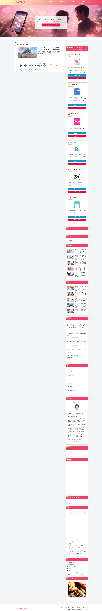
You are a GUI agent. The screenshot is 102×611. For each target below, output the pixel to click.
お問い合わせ (79, 607)
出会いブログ (71, 570)
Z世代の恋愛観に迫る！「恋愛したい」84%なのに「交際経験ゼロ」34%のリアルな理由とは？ (77, 341)
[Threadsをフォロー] (35, 65)
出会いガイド (71, 568)
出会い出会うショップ (73, 572)
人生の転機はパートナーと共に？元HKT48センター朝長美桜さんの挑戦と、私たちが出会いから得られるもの (77, 333)
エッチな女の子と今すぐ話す (51, 25)
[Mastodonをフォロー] (27, 65)
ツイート (68, 503)
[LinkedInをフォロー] (49, 65)
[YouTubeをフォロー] (43, 65)
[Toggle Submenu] (85, 372)
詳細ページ (77, 75)
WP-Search (71, 564)
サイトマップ (63, 607)
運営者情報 (85, 607)
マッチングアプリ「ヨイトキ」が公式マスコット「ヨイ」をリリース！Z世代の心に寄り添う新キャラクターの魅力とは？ (77, 349)
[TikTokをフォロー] (46, 65)
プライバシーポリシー (71, 607)
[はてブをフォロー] (38, 65)
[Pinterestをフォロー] (54, 65)
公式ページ (77, 78)
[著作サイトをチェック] (21, 65)
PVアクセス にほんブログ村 (75, 562)
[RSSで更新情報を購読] (57, 65)
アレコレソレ (71, 566)
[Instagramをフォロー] (40, 65)
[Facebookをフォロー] (32, 65)
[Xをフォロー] (24, 65)
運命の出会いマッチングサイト (75, 574)
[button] (87, 240)
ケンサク (77, 411)
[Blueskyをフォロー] (30, 65)
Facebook (69, 448)
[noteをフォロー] (51, 65)
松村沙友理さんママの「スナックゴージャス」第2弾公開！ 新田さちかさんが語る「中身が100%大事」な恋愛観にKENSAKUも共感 (77, 325)
